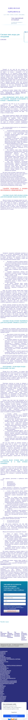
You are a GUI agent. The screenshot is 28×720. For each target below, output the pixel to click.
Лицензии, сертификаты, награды (10, 659)
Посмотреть (3, 564)
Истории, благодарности (7, 678)
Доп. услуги (3, 679)
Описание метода (5, 670)
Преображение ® (5, 672)
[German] (23, 1)
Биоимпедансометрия (7, 683)
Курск (2, 690)
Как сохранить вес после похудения (17, 634)
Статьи (2, 664)
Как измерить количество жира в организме (10, 634)
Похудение (3, 669)
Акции (2, 655)
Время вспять (4, 674)
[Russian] (25, 1)
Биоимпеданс (9, 92)
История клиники (5, 657)
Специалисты (4, 668)
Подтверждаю (14, 716)
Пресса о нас (4, 661)
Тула (1, 695)
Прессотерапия (4, 94)
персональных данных (19, 607)
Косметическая (5, 673)
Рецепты (2, 656)
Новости (2, 652)
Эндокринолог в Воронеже (8, 681)
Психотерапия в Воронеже (8, 682)
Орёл (1, 692)
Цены (1, 684)
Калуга (2, 688)
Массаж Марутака (21, 92)
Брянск (2, 687)
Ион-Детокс (12, 94)
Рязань (2, 693)
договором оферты (12, 608)
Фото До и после (5, 677)
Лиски (2, 691)
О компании (3, 651)
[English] (21, 1)
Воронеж (3, 686)
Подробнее (14, 712)
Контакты (3, 697)
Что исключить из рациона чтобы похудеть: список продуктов (24, 635)
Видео (2, 663)
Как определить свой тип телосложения (4, 634)
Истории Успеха (5, 675)
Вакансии (3, 660)
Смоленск (3, 696)
